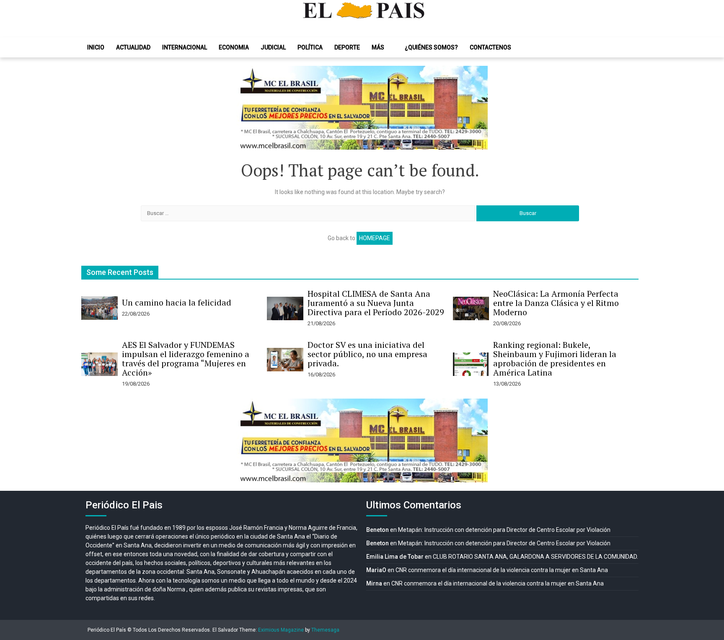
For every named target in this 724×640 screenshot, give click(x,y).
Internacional (184, 47)
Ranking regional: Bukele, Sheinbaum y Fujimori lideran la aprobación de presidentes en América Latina (554, 358)
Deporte (347, 47)
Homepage (374, 238)
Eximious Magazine (281, 630)
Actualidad (133, 47)
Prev (247, 107)
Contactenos (490, 47)
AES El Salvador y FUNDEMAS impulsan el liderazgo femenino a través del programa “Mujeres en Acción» (185, 358)
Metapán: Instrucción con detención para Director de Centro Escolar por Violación (504, 529)
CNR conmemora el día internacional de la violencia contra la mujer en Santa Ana (502, 570)
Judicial (273, 47)
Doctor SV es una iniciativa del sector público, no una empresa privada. (367, 354)
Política (310, 47)
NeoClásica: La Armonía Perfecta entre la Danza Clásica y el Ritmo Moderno (556, 303)
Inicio (95, 47)
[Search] (630, 47)
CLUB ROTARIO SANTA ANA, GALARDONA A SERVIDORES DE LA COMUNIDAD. (535, 556)
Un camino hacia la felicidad (176, 302)
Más (378, 47)
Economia (234, 47)
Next (477, 107)
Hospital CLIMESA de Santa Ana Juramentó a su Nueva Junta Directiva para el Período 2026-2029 (376, 303)
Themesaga (325, 630)
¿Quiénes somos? (431, 47)
